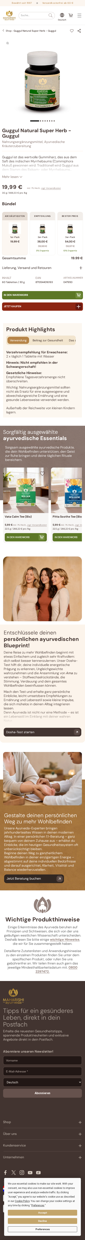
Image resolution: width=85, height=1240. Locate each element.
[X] (13, 1172)
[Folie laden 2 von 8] (40, 121)
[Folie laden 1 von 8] (34, 121)
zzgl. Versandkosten (51, 188)
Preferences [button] (37, 1205)
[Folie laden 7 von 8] (52, 121)
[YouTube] (30, 1172)
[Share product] (79, 31)
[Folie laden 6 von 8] (49, 121)
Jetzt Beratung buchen (24, 878)
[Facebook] (5, 1172)
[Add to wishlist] (72, 31)
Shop (9, 30)
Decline (42, 1221)
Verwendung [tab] (18, 340)
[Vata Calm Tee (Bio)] (25, 490)
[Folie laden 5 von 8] (47, 121)
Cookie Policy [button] (22, 1201)
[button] (37, 15)
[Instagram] (22, 1172)
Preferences (42, 1229)
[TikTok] (38, 1172)
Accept (42, 1212)
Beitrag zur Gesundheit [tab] (48, 340)
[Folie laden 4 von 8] (45, 121)
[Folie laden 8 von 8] (54, 121)
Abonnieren (42, 1093)
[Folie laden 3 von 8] (43, 121)
